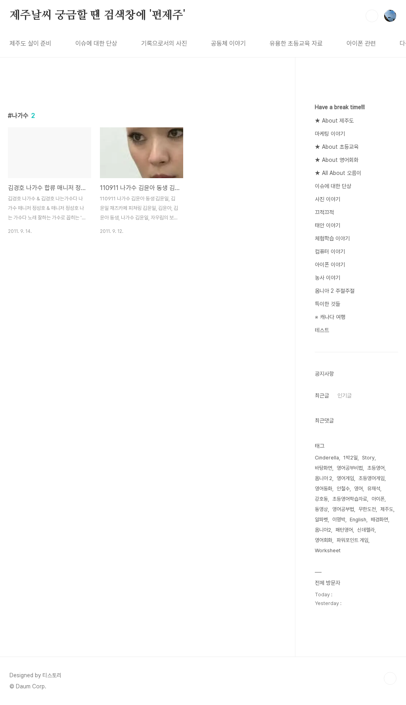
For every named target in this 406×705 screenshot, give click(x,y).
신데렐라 (366, 530)
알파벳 (321, 520)
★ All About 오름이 (338, 173)
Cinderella (327, 458)
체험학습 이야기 (332, 238)
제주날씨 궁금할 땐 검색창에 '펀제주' (97, 15)
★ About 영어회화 (336, 160)
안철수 (343, 489)
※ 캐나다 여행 (330, 317)
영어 (358, 489)
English (358, 520)
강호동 (321, 499)
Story (368, 458)
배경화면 (379, 520)
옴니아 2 (323, 478)
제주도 (386, 509)
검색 (372, 16)
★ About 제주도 (334, 120)
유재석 (373, 489)
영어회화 (323, 540)
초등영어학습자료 (349, 499)
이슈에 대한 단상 (96, 43)
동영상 (321, 509)
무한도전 (367, 509)
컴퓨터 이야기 (330, 251)
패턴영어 (344, 530)
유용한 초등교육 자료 (296, 43)
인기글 (344, 395)
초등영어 (376, 468)
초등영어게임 (371, 478)
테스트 (322, 330)
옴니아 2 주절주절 (334, 291)
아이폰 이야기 (330, 264)
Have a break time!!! (340, 107)
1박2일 (350, 458)
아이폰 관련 (361, 43)
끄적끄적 (324, 212)
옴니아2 (323, 530)
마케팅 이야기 (330, 134)
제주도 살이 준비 (31, 43)
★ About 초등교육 (336, 147)
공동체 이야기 (228, 43)
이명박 (338, 520)
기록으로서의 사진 (164, 43)
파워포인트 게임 (352, 540)
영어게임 (345, 478)
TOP (390, 678)
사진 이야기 (327, 199)
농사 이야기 (327, 278)
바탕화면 (323, 468)
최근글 (322, 395)
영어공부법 (343, 509)
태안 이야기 (327, 225)
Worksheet (328, 550)
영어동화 (323, 489)
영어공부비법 (350, 468)
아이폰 (378, 499)
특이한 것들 (327, 304)
